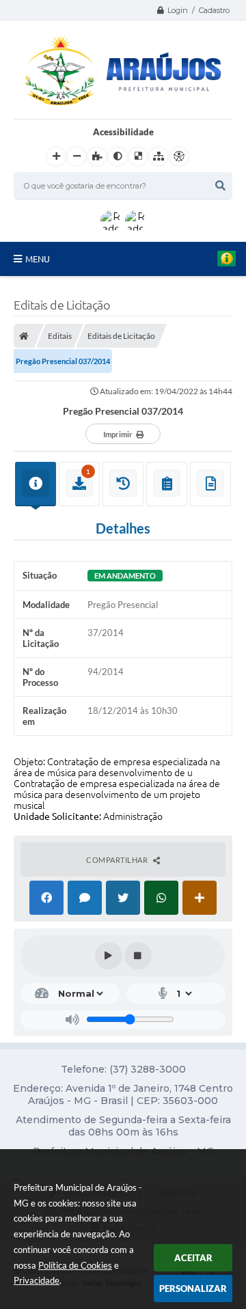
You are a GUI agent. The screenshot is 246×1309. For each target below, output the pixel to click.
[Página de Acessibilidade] (179, 156)
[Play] (108, 955)
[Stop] (138, 955)
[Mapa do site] (158, 156)
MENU (37, 259)
